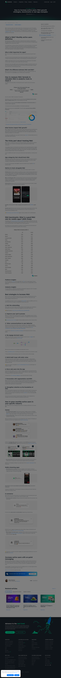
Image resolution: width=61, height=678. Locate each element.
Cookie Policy (15, 672)
